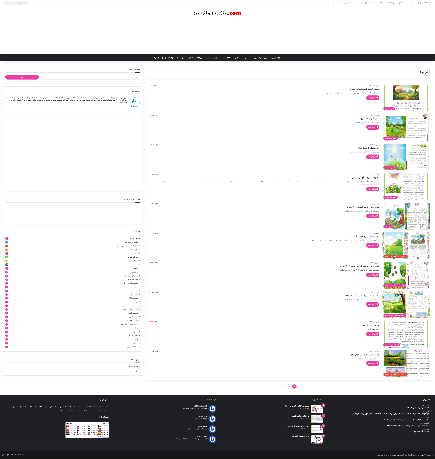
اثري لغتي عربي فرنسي (366, 3)
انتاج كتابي (12, 407)
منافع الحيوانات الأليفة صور (300, 436)
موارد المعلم (379, 3)
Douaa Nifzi (203, 416)
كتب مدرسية (346, 3)
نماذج (62, 410)
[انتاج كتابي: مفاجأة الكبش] (317, 419)
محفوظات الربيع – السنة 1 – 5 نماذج (362, 295)
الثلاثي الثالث (72, 407)
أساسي (247, 58)
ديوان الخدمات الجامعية (130, 309)
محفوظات (211, 58)
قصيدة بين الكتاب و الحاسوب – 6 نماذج (296, 406)
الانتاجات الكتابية (194, 58)
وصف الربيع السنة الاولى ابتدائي (364, 89)
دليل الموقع (5, 455)
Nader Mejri (202, 426)
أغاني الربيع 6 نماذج (370, 118)
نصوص (136, 332)
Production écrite (90, 407)
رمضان (136, 343)
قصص (354, 3)
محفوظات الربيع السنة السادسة (364, 236)
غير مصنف (134, 272)
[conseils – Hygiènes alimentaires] (317, 429)
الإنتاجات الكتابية (133, 257)
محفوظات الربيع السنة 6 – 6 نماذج (363, 207)
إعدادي (237, 58)
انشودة (106, 410)
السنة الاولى (52, 407)
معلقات (178, 58)
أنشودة (81, 407)
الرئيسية (411, 3)
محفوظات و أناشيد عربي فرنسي (127, 246)
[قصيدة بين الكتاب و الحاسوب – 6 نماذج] (317, 409)
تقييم (99, 410)
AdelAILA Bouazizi (200, 406)
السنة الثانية (32, 407)
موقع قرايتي (134, 371)
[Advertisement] (217, 36)
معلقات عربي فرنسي (131, 242)
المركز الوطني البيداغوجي (129, 324)
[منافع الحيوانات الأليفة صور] (317, 439)
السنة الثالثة (42, 407)
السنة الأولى (62, 407)
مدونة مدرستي (133, 366)
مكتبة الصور (134, 294)
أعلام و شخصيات (132, 320)
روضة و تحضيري (259, 58)
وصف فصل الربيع (371, 325)
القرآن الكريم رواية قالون (130, 346)
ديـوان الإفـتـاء (133, 335)
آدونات (136, 253)
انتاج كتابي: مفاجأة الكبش (300, 416)
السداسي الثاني (133, 313)
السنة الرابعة (22, 407)
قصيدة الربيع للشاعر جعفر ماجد (364, 354)
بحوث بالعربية (402, 3)
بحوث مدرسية (133, 302)
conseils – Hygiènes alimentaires (298, 426)
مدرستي (77, 410)
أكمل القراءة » (373, 98)
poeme (100, 407)
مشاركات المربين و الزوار (129, 283)
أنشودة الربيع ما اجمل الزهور (365, 177)
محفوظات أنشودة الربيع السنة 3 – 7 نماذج (359, 266)
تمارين (136, 264)
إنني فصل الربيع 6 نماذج (368, 148)
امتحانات (224, 58)
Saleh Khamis (202, 436)
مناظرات (135, 328)
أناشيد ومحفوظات (132, 287)
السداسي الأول (133, 298)
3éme (106, 407)
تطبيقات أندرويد (336, 3)
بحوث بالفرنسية (390, 3)
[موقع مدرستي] (217, 13)
